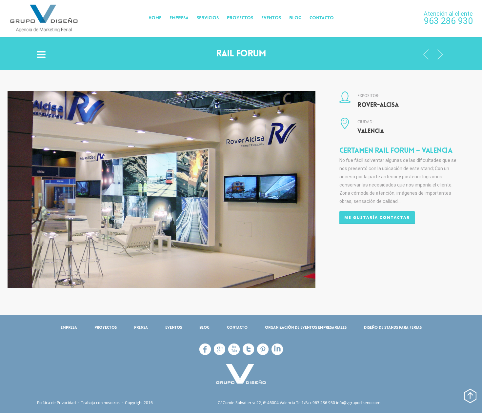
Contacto (322, 18)
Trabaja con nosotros (100, 402)
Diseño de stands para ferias (393, 327)
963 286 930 (448, 21)
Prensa (141, 327)
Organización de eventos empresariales (306, 327)
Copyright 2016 (138, 402)
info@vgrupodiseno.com (358, 402)
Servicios (208, 18)
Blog (295, 18)
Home (155, 18)
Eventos (271, 18)
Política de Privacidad (57, 402)
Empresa (179, 18)
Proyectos (240, 18)
